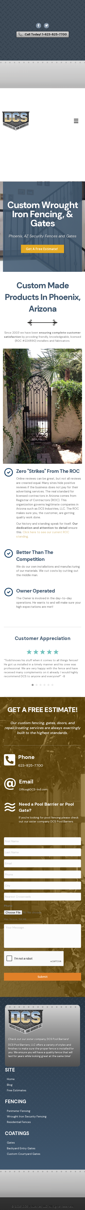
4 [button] (44, 685)
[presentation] (34, 958)
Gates (11, 1142)
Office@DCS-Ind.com (33, 789)
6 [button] (52, 685)
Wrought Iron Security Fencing (26, 1116)
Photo (8, 906)
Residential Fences (19, 1122)
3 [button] (41, 685)
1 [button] (33, 685)
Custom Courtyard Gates (23, 1154)
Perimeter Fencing (18, 1111)
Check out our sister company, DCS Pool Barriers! (38, 1039)
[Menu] (76, 121)
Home (11, 1079)
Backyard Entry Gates (21, 1148)
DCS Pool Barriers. (62, 821)
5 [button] (48, 685)
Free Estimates (16, 1090)
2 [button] (37, 685)
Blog (9, 1085)
